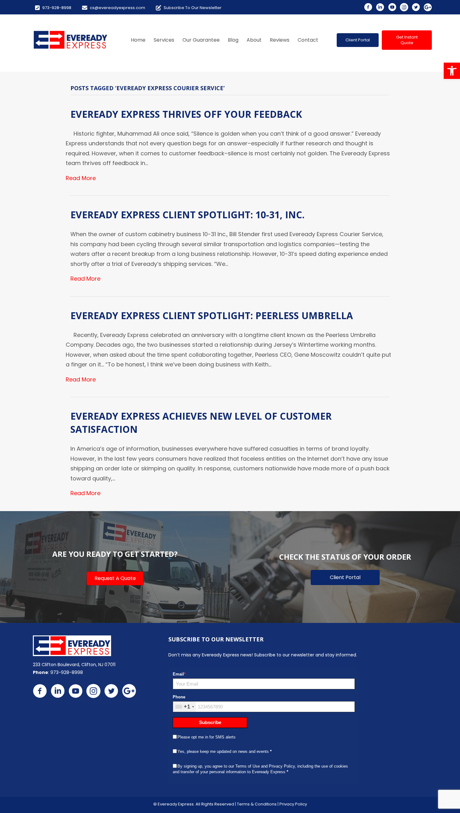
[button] (358, 40)
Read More (81, 178)
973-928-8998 (66, 672)
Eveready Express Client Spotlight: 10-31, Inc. (187, 214)
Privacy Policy (293, 804)
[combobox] (184, 707)
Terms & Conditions (257, 804)
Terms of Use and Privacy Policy (265, 766)
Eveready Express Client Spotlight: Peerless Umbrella (211, 315)
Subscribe (210, 722)
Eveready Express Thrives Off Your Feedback (186, 114)
